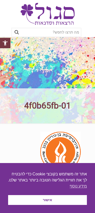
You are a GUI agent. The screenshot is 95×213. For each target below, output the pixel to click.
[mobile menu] (9, 10)
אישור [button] (47, 200)
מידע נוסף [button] (78, 186)
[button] (5, 43)
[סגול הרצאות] (47, 14)
